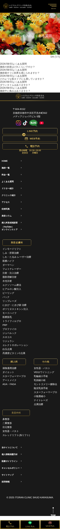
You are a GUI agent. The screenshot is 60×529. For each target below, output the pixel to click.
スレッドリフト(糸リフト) (16, 435)
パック (6, 297)
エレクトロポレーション (15, 345)
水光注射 (7, 281)
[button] (30, 131)
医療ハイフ (8, 261)
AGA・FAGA (9, 384)
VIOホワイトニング (44, 372)
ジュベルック (9, 333)
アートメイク (9, 380)
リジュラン (8, 341)
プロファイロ (9, 329)
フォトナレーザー (11, 269)
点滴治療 (38, 404)
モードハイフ (9, 313)
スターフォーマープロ (14, 376)
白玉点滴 (7, 349)
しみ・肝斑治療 (10, 253)
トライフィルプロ (11, 321)
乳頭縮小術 (40, 380)
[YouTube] (41, 123)
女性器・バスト (42, 368)
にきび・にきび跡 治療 (14, 305)
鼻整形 (6, 419)
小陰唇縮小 (40, 396)
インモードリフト (11, 249)
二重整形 (7, 423)
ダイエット (8, 372)
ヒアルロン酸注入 (11, 289)
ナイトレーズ (41, 400)
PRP (4, 325)
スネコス (7, 337)
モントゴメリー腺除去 (45, 384)
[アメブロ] (33, 123)
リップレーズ (9, 301)
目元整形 (7, 427)
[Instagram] (18, 123)
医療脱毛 (7, 317)
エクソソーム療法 (11, 285)
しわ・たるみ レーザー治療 (16, 257)
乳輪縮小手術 (41, 376)
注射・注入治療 (10, 273)
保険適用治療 (9, 368)
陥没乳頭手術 (41, 388)
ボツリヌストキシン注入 (15, 309)
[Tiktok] (25, 123)
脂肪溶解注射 (9, 277)
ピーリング (8, 293)
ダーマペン (8, 265)
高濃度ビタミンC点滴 (13, 353)
